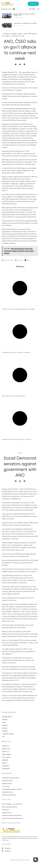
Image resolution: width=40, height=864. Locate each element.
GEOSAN (4, 728)
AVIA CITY (4, 763)
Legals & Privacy (7, 812)
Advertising (5, 809)
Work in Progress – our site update (12, 804)
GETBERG (5, 731)
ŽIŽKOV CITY (5, 751)
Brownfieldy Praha (7, 792)
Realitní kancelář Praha (9, 795)
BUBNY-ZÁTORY (6, 754)
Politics (28, 260)
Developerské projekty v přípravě (12, 789)
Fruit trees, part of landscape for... (14, 396)
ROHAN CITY (5, 746)
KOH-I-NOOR (6, 757)
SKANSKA (4, 725)
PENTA (4, 722)
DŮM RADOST (6, 768)
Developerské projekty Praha (10, 778)
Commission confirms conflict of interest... (16, 352)
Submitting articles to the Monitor (12, 815)
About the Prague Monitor (9, 807)
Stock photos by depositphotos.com (12, 818)
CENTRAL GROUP (7, 717)
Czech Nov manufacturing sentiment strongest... (19, 309)
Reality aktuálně (7, 783)
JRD (3, 737)
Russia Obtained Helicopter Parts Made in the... (24, 14)
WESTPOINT (5, 766)
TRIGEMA (4, 719)
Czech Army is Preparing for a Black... (25, 23)
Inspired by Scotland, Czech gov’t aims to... (17, 439)
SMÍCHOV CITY (6, 749)
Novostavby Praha (7, 780)
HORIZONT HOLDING (8, 734)
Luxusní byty (6, 786)
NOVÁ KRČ (5, 760)
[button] (33, 4)
